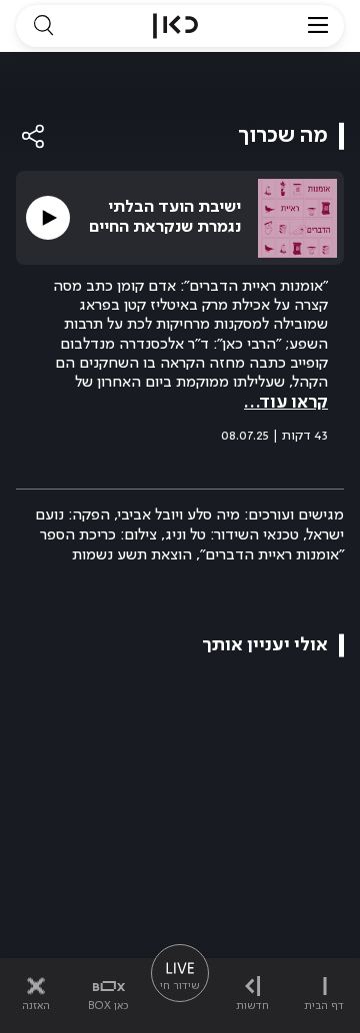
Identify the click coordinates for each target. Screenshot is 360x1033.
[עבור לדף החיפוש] (43, 26)
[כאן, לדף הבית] (175, 26)
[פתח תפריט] (318, 26)
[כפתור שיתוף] (34, 136)
